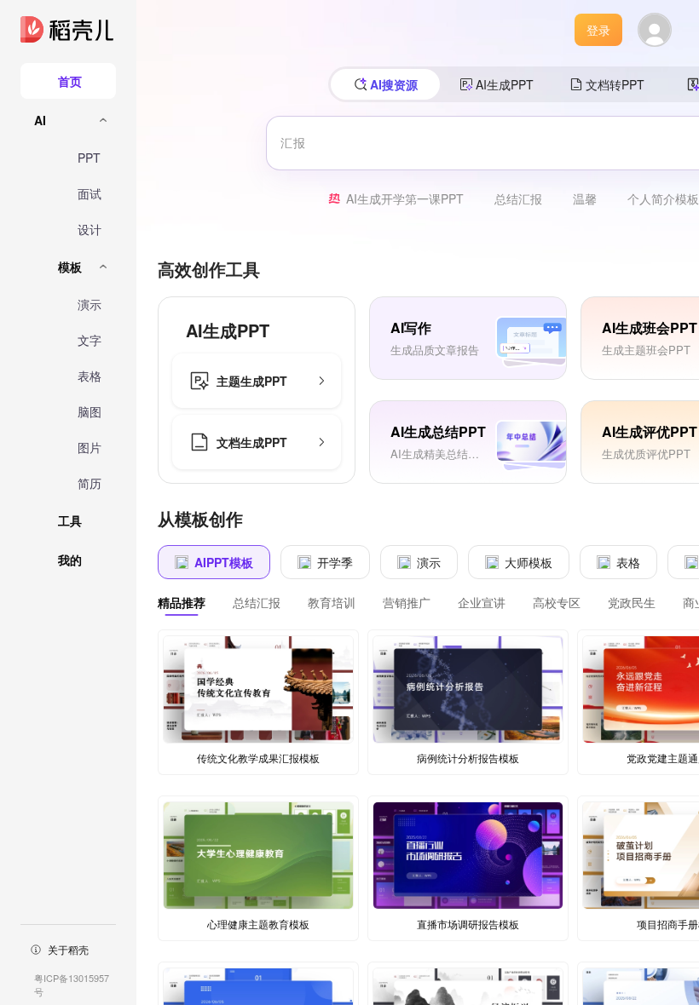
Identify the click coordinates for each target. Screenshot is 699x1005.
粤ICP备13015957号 (71, 984)
